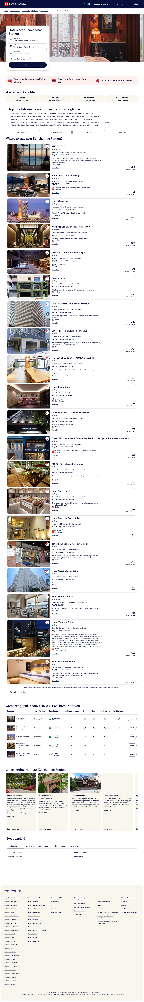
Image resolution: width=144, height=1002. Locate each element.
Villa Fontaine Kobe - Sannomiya (22, 125)
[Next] (138, 802)
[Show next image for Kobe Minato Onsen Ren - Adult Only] (48, 236)
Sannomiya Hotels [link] (15, 852)
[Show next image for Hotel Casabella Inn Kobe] (48, 580)
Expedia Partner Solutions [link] (82, 907)
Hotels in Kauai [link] (32, 934)
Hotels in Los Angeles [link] (11, 930)
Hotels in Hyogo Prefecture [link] (30, 11)
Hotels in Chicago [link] (10, 909)
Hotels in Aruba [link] (33, 901)
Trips (123, 4)
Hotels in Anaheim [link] (10, 981)
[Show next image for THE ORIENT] (48, 157)
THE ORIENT (15, 113)
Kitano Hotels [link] (78, 856)
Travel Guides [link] (125, 909)
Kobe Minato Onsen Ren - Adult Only (24, 122)
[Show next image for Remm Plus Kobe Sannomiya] (48, 185)
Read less (11, 816)
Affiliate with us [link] (79, 903)
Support (115, 4)
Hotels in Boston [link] (10, 959)
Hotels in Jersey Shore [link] (35, 923)
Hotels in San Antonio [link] (11, 955)
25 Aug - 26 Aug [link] (22, 100)
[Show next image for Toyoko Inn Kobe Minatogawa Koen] (48, 554)
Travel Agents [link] (78, 914)
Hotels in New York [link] (10, 905)
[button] (72, 838)
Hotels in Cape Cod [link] (34, 941)
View (132, 719)
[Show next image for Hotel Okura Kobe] (48, 210)
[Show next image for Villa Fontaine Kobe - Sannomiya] (48, 262)
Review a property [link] (57, 912)
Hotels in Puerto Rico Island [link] (37, 930)
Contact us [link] (54, 909)
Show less (55, 168)
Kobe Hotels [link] (44, 11)
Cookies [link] (100, 909)
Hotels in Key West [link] (10, 966)
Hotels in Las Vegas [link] (10, 901)
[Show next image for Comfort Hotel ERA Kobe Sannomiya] (48, 314)
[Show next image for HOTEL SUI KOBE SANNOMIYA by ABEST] (48, 369)
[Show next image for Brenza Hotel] (48, 287)
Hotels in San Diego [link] (10, 919)
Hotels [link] (6, 11)
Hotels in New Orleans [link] (11, 916)
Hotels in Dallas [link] (9, 984)
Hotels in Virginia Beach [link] (12, 973)
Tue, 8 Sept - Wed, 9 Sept (24, 47)
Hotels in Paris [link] (9, 937)
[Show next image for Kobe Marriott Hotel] (48, 606)
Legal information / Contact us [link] (108, 912)
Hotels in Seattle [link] (10, 977)
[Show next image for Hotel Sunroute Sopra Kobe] (48, 527)
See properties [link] (13, 829)
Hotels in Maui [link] (32, 927)
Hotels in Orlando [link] (10, 912)
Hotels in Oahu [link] (32, 937)
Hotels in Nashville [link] (10, 923)
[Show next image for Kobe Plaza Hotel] (48, 501)
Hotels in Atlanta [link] (10, 952)
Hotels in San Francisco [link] (11, 927)
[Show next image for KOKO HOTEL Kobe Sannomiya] (48, 474)
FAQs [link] (52, 905)
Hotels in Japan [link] (15, 11)
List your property (101, 4)
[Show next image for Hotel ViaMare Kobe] (48, 638)
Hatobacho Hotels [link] (15, 856)
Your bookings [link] (55, 901)
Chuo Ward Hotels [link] (80, 852)
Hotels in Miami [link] (9, 934)
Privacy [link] (100, 905)
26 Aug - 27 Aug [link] (55, 100)
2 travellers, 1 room (21, 54)
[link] (47, 147)
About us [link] (124, 901)
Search (28, 65)
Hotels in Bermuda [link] (34, 916)
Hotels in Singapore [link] (34, 909)
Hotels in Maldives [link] (34, 912)
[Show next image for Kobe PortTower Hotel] (48, 671)
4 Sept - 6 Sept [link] (122, 100)
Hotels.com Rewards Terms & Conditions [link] (107, 922)
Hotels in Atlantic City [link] (11, 963)
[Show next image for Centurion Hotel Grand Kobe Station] (48, 422)
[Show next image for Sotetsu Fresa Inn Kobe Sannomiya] (48, 341)
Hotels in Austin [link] (9, 948)
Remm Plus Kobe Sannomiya (21, 116)
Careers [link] (123, 905)
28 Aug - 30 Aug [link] (89, 100)
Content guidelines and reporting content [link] (105, 917)
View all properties (18, 692)
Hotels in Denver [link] (9, 941)
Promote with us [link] (79, 911)
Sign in (137, 4)
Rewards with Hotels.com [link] (129, 912)
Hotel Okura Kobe (17, 119)
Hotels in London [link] (10, 970)
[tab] (15, 846)
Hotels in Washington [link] (11, 945)
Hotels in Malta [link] (33, 919)
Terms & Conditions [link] (104, 901)
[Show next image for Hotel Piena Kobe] (48, 396)
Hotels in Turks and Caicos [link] (36, 905)
